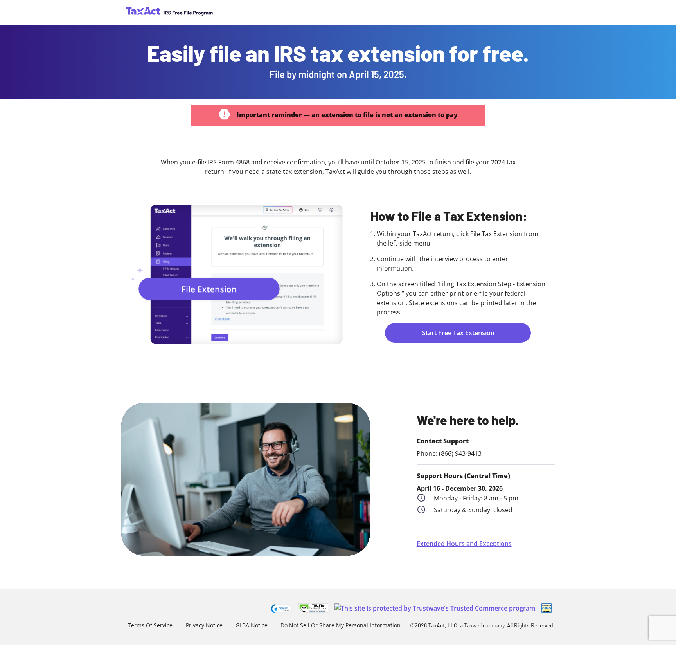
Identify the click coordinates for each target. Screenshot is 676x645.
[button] (281, 608)
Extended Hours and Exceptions (464, 543)
